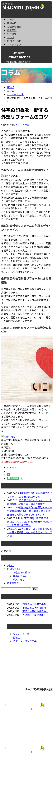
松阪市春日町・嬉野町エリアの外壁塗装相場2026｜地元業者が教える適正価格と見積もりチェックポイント (29, 511)
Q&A (10, 565)
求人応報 (18, 579)
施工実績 (11, 30)
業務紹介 (19, 576)
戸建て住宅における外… (35, 611)
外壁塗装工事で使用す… (35, 614)
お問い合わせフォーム (36, 420)
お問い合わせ (14, 41)
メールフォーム (11, 65)
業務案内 (11, 23)
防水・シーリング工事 (25, 641)
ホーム (10, 19)
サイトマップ (14, 44)
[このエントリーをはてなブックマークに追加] (8, 475)
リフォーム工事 (15, 94)
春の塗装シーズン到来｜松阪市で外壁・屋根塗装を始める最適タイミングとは (29, 532)
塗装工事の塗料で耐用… (35, 607)
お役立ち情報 (21, 572)
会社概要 (11, 33)
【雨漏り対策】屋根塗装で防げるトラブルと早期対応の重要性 (29, 494)
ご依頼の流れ (14, 26)
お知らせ (13, 569)
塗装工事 (17, 637)
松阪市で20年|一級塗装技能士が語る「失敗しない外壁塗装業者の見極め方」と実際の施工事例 (29, 521)
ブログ (10, 37)
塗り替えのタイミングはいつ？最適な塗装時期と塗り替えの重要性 (29, 502)
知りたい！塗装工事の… (35, 604)
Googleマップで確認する (15, 767)
